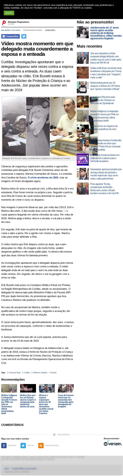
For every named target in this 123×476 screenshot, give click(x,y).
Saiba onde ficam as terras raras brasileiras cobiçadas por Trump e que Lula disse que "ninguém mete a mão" (106, 73)
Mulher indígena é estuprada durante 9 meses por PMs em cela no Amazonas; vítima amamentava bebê (9, 404)
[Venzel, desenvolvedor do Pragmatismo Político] (113, 443)
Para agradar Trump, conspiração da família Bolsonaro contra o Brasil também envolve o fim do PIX (104, 189)
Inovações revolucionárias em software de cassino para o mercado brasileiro (104, 158)
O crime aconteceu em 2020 (43, 177)
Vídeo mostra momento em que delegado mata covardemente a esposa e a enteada (37, 49)
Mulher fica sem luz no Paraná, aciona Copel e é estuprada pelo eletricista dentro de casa (28, 401)
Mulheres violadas (10, 30)
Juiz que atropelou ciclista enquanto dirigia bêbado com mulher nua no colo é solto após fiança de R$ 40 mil (105, 58)
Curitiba (27, 373)
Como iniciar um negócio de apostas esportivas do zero (104, 128)
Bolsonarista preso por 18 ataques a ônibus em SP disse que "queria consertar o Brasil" (105, 85)
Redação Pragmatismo (18, 22)
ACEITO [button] (9, 13)
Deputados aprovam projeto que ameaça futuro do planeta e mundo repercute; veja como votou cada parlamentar (106, 174)
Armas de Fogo (15, 373)
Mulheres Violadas (40, 373)
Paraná (53, 373)
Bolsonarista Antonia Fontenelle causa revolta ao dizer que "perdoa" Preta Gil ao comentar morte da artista (105, 145)
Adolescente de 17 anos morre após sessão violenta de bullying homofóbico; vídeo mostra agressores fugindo (106, 33)
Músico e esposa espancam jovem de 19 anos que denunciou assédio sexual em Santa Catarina (46, 404)
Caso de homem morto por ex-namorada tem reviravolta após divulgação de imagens (66, 401)
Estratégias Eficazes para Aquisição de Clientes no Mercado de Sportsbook (102, 100)
